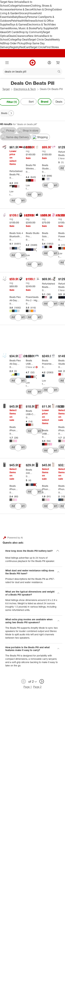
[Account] (49, 62)
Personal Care (35, 17)
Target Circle (37, 47)
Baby (15, 17)
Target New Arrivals (11, 1)
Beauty (22, 17)
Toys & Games (18, 24)
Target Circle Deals (40, 39)
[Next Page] (11, 113)
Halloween (24, 5)
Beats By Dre (12, 177)
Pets (13, 20)
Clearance (22, 36)
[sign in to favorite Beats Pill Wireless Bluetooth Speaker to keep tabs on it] (34, 195)
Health (20, 20)
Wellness (29, 20)
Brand (44, 101)
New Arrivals (35, 36)
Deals (12, 36)
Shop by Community (31, 32)
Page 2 (37, 686)
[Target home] (32, 62)
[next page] (41, 681)
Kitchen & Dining (42, 9)
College (13, 5)
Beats (28, 171)
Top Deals (23, 39)
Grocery (23, 13)
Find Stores (52, 47)
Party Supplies (45, 28)
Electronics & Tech (38, 24)
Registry (15, 47)
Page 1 (28, 686)
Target (6, 89)
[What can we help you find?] (32, 71)
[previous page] (23, 681)
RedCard (25, 47)
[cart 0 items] (58, 62)
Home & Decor (23, 9)
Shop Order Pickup (14, 43)
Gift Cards (12, 32)
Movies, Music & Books (22, 28)
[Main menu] (7, 62)
